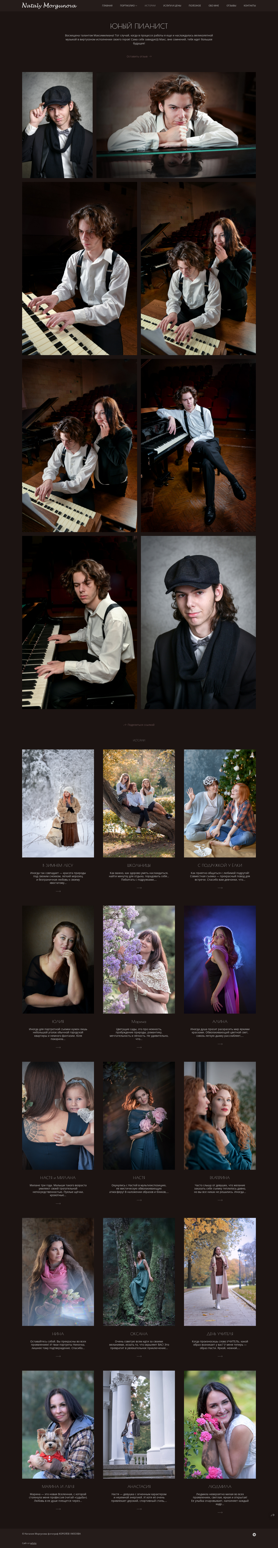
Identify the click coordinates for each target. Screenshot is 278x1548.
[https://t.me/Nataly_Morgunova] (254, 1534)
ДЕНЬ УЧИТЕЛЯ (220, 1334)
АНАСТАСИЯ (139, 1486)
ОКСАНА (139, 1334)
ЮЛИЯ (58, 1021)
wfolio (33, 1543)
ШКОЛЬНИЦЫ (139, 865)
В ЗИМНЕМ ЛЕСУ (58, 865)
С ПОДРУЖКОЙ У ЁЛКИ (220, 865)
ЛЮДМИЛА (220, 1486)
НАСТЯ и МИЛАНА (58, 1177)
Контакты (250, 5)
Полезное (195, 5)
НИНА (58, 1334)
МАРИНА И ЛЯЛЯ (58, 1486)
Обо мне (214, 5)
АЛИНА (220, 1021)
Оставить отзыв (137, 56)
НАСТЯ (139, 1177)
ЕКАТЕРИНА (220, 1177)
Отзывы (231, 5)
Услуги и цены (172, 5)
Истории (150, 5)
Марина (139, 1021)
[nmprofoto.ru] (49, 5)
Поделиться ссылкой (141, 725)
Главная (107, 5)
